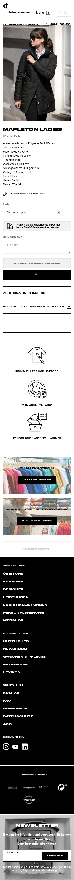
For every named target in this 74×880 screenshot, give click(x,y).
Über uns (13, 574)
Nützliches (16, 641)
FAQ (7, 701)
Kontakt (12, 693)
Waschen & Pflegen (25, 657)
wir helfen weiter (37, 521)
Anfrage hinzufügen (37, 263)
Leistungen (16, 597)
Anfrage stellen (19, 12)
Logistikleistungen (25, 605)
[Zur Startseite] (5, 6)
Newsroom (15, 649)
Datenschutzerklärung (43, 870)
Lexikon (12, 672)
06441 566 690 (60, 24)
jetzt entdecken (37, 480)
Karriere (13, 581)
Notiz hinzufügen (13, 237)
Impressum (15, 708)
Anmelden (54, 856)
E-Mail (12, 853)
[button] (7, 872)
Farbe (6, 204)
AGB (7, 724)
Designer (13, 589)
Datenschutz (18, 716)
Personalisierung (23, 612)
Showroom (15, 664)
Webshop (13, 620)
